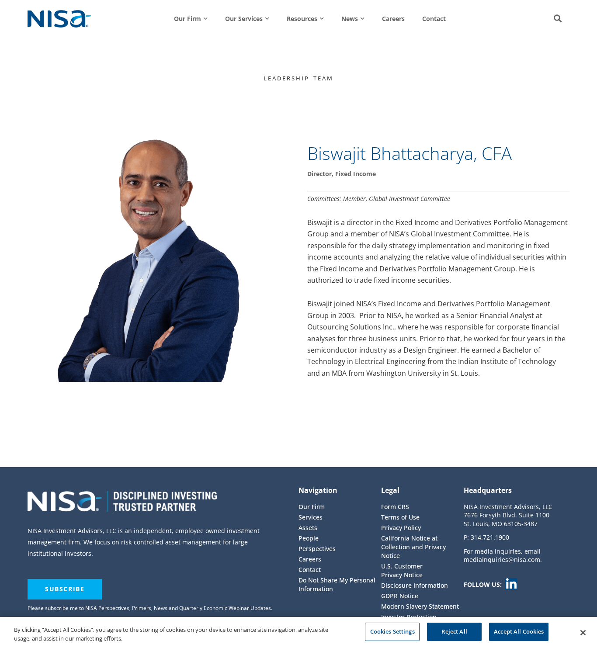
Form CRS (395, 506)
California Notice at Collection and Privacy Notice (413, 547)
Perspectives (317, 548)
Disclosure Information (414, 585)
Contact (434, 18)
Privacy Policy (401, 527)
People (308, 538)
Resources (302, 18)
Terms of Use (400, 517)
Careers (393, 18)
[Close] (583, 632)
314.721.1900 (490, 537)
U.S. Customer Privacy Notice (402, 570)
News (349, 18)
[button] (558, 19)
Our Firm (187, 18)
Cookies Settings (392, 631)
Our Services (244, 18)
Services (310, 517)
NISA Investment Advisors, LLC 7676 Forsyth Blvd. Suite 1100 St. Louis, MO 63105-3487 (508, 515)
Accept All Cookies (519, 631)
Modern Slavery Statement (420, 606)
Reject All (454, 631)
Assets (307, 527)
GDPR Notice (399, 596)
